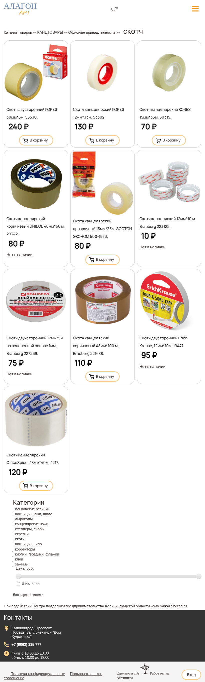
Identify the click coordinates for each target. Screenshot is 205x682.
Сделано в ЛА (127, 673)
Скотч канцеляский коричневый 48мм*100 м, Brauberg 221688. (96, 345)
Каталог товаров (18, 32)
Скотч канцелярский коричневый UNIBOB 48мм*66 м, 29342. (35, 226)
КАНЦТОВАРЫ (50, 32)
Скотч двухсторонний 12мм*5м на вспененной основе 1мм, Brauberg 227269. (34, 345)
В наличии (31, 583)
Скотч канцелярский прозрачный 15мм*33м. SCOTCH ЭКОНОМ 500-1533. (102, 228)
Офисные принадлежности (91, 32)
